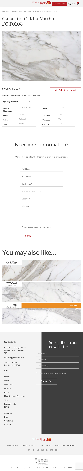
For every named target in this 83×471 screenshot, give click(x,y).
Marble (26, 11)
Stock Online (17, 11)
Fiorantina (6, 11)
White (21, 123)
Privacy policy (46, 227)
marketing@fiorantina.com (14, 358)
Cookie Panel (71, 445)
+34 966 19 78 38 (10, 363)
